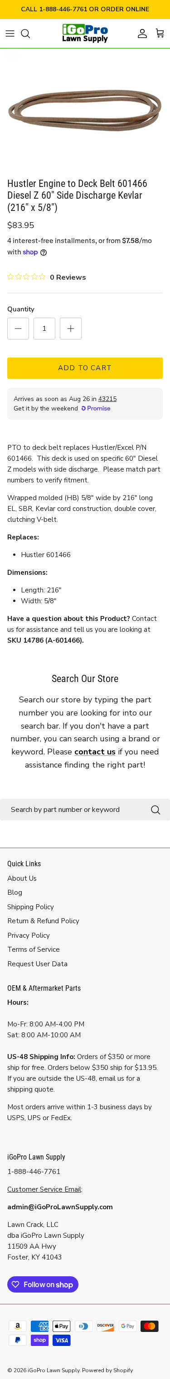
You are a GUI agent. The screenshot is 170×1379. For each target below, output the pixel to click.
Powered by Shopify (107, 1370)
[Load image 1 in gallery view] (85, 110)
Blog (14, 892)
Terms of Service (33, 949)
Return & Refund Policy (43, 921)
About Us (22, 878)
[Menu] (10, 33)
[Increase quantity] (71, 328)
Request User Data (37, 964)
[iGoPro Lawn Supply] (85, 33)
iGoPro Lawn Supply (53, 1370)
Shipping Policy (30, 906)
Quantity (20, 309)
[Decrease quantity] (18, 328)
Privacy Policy (28, 935)
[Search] (30, 33)
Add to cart (85, 367)
